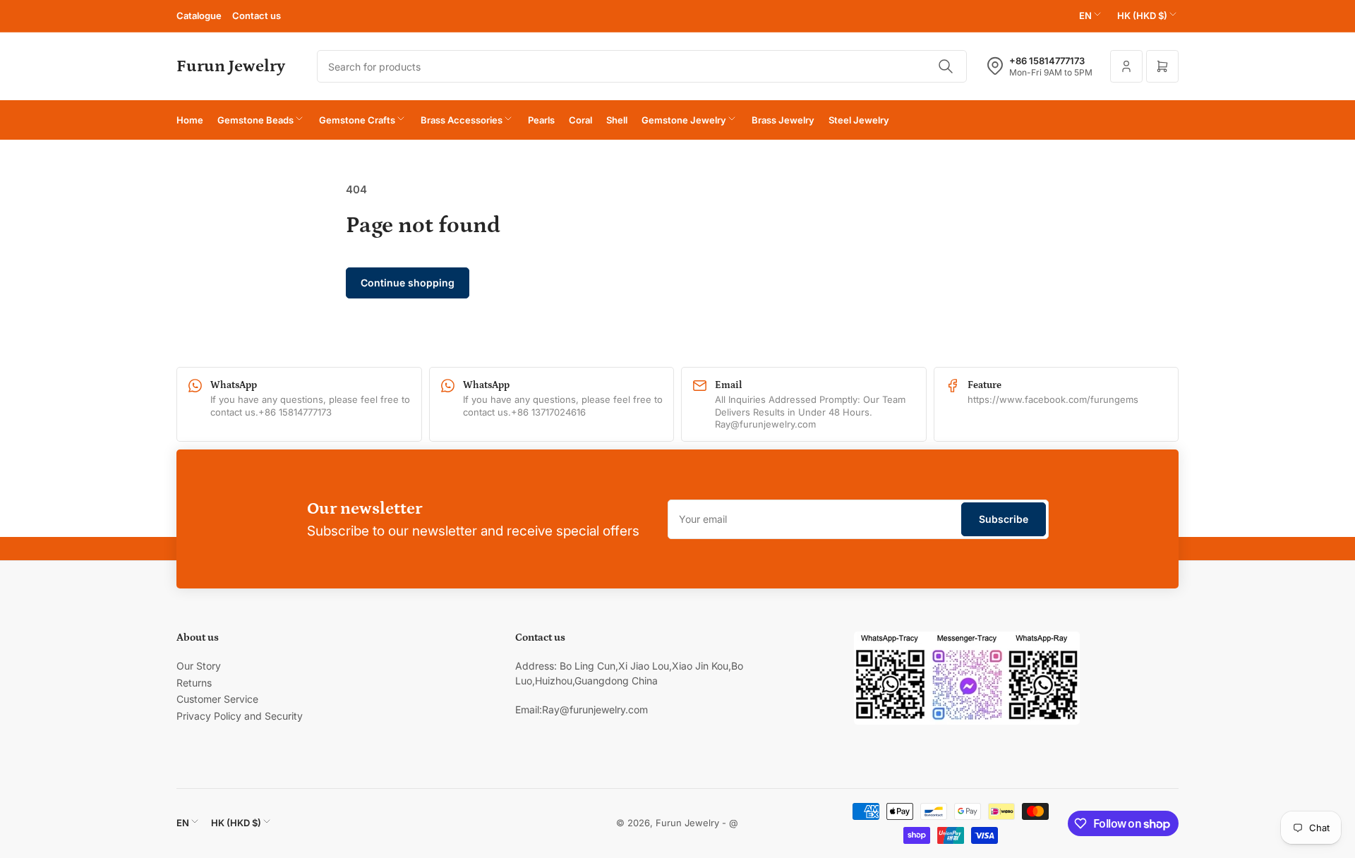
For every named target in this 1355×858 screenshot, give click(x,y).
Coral (580, 120)
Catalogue (199, 15)
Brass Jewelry (783, 120)
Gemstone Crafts (357, 120)
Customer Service (217, 699)
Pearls (541, 120)
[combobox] (642, 66)
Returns (194, 683)
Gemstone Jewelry (684, 120)
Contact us (256, 15)
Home (189, 120)
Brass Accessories (461, 120)
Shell (616, 120)
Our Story (198, 666)
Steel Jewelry (859, 120)
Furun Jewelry (687, 822)
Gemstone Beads (255, 120)
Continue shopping (407, 283)
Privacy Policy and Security (239, 716)
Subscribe (1003, 519)
